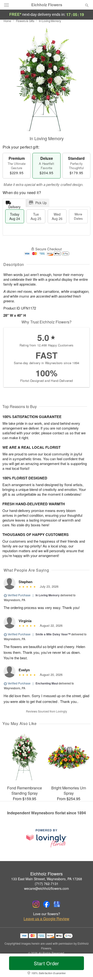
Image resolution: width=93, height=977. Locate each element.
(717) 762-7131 (46, 883)
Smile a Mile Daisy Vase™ (53, 634)
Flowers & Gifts (25, 21)
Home (7, 21)
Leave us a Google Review (46, 918)
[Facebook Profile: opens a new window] (46, 904)
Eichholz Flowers (46, 5)
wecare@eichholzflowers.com (46, 888)
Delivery (14, 205)
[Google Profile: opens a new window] (57, 904)
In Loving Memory (48, 595)
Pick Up (41, 202)
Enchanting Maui (47, 683)
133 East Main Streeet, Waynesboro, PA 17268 (46, 878)
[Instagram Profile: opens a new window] (36, 904)
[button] (83, 966)
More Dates (78, 216)
